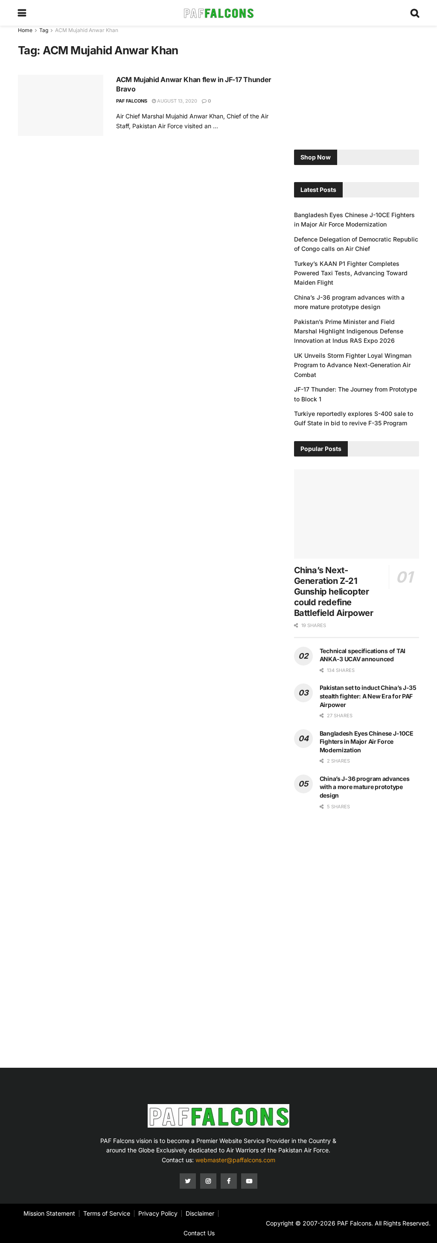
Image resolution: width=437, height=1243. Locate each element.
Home (25, 30)
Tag (43, 30)
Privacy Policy (158, 1213)
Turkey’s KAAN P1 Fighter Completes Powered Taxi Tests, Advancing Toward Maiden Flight (351, 273)
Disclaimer (200, 1213)
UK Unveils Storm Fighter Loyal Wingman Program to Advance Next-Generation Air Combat (352, 365)
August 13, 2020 (176, 101)
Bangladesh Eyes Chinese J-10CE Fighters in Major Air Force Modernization (367, 742)
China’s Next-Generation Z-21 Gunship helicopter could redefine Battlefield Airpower (333, 591)
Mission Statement (49, 1213)
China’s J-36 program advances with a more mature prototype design (365, 787)
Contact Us (199, 1233)
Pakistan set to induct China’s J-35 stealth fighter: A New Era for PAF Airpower (368, 696)
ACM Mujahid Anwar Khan (86, 30)
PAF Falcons (131, 101)
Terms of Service (106, 1213)
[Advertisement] (356, 79)
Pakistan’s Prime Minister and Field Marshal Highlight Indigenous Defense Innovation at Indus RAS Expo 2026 (348, 331)
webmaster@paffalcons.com (235, 1159)
